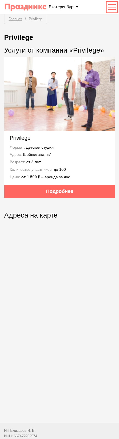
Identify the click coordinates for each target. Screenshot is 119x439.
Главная (15, 19)
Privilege (20, 138)
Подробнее (59, 191)
